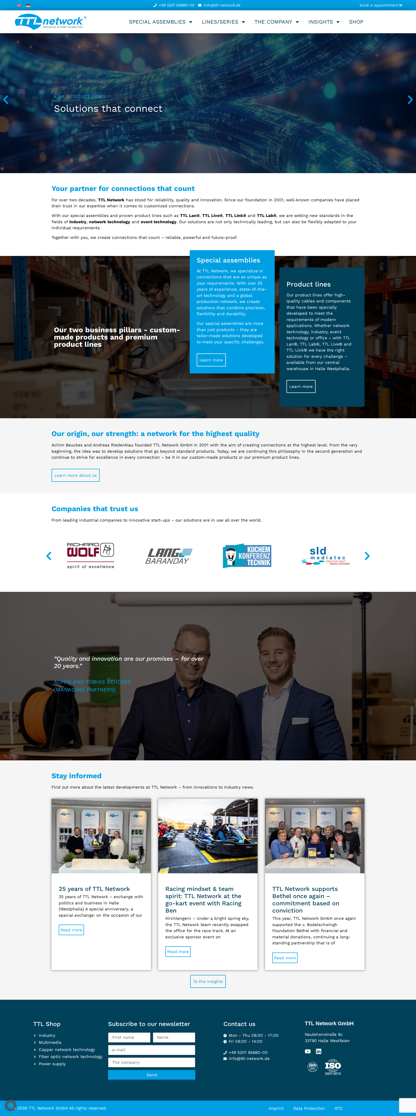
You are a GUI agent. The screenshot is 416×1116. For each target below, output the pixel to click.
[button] (5, 99)
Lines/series (220, 22)
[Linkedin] (319, 1051)
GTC (339, 1108)
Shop (356, 22)
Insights (320, 22)
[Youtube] (308, 1051)
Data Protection (309, 1108)
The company (273, 22)
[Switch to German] (28, 5)
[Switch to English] (19, 5)
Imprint (276, 1108)
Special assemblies (157, 22)
